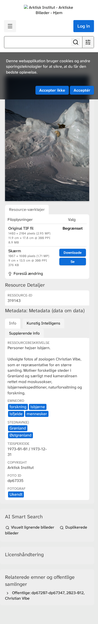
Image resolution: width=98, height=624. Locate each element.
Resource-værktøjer (27, 209)
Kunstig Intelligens (43, 323)
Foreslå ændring (28, 273)
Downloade (73, 252)
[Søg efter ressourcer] (75, 42)
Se (73, 261)
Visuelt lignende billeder (32, 527)
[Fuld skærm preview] (47, 138)
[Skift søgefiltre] (88, 42)
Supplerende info (24, 333)
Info (12, 323)
